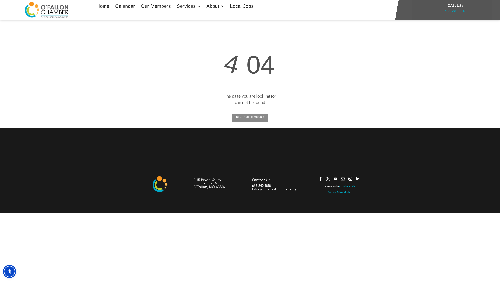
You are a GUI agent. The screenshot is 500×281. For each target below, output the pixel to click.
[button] (9, 271)
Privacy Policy (344, 192)
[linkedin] (358, 179)
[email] (343, 179)
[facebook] (320, 179)
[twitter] (328, 179)
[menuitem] (103, 6)
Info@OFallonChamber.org (274, 189)
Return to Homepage (250, 116)
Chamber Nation (347, 186)
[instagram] (350, 179)
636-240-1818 (455, 11)
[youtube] (335, 179)
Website (332, 192)
